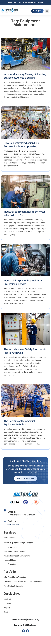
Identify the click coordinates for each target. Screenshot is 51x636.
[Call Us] (5, 520)
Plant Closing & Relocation (14, 586)
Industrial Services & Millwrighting (17, 556)
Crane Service (9, 538)
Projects (7, 608)
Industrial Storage (10, 560)
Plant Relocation (10, 564)
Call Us (11, 521)
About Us (7, 599)
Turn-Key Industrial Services (14, 552)
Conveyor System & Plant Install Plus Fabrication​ (23, 581)
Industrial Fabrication (12, 547)
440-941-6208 (13, 524)
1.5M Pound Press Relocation (15, 577)
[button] (47, 11)
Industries (7, 603)
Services (7, 612)
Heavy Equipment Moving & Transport (18, 543)
